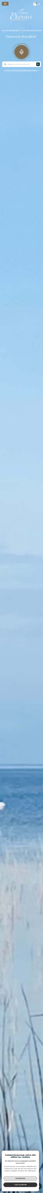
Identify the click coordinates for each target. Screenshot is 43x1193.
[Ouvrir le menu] (5, 4)
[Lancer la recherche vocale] (21, 51)
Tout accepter (20, 1185)
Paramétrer (20, 1178)
